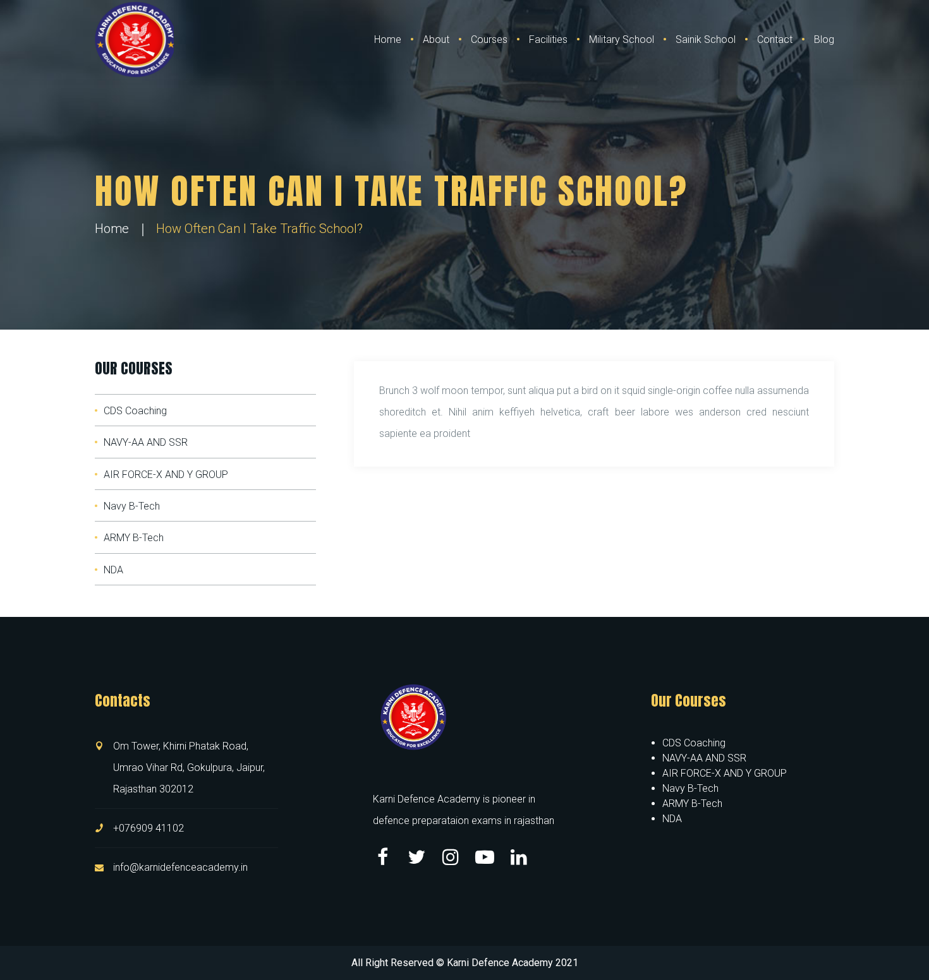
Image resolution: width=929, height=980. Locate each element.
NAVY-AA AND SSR (146, 442)
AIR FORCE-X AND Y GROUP (166, 475)
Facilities (548, 39)
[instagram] (450, 856)
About (436, 39)
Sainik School (706, 39)
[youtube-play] (484, 856)
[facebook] (382, 856)
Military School (621, 39)
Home (387, 39)
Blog (824, 39)
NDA (113, 570)
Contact (774, 39)
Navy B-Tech (132, 506)
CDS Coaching (135, 411)
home (112, 228)
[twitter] (416, 856)
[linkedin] (518, 856)
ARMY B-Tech (134, 538)
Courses (489, 39)
